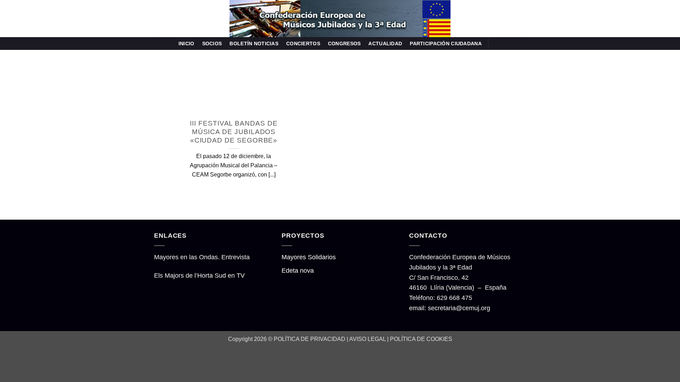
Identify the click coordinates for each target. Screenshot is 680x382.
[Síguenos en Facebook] (496, 43)
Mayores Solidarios (309, 257)
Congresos (344, 43)
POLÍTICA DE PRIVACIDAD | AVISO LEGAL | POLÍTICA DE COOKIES (363, 339)
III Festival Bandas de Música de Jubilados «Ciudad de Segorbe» (233, 132)
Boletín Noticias (254, 43)
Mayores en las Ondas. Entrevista (202, 257)
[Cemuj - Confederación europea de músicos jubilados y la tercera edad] (340, 18)
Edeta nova (298, 270)
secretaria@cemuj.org (459, 308)
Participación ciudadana (446, 43)
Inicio (186, 43)
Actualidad (385, 43)
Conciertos (303, 43)
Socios (212, 43)
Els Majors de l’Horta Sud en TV (199, 275)
